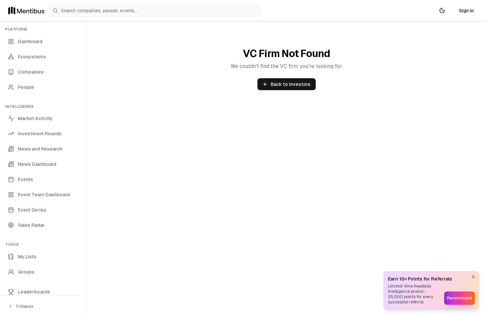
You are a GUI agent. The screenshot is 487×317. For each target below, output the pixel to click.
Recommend (459, 298)
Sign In (466, 11)
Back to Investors (290, 84)
